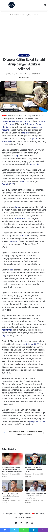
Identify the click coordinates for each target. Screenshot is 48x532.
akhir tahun (28, 344)
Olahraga (10, 124)
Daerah (5, 184)
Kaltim (5, 127)
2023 (36, 344)
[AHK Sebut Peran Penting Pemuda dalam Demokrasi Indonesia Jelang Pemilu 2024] (12, 459)
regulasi (5, 335)
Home (13, 15)
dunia (10, 270)
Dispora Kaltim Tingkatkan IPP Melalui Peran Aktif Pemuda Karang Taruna (35, 496)
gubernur (13, 241)
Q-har (36, 514)
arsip (16, 155)
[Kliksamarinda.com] (12, 5)
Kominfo (24, 235)
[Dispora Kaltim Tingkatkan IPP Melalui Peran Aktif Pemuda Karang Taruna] (35, 485)
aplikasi (34, 138)
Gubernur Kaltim (22, 218)
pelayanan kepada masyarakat (16, 121)
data (16, 207)
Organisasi (24, 181)
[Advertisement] (24, 35)
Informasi (6, 141)
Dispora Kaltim (33, 15)
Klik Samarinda (28, 517)
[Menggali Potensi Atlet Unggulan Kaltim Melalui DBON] (35, 459)
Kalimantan (7, 330)
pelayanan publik (37, 421)
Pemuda (41, 121)
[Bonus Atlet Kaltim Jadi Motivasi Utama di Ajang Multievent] (12, 486)
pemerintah (34, 164)
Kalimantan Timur (32, 124)
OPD (12, 184)
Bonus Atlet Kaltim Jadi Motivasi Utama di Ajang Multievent (10, 496)
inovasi (25, 133)
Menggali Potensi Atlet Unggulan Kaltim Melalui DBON (33, 469)
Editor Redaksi (12, 74)
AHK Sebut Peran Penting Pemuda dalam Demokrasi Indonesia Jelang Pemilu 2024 (12, 469)
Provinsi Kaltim (22, 15)
